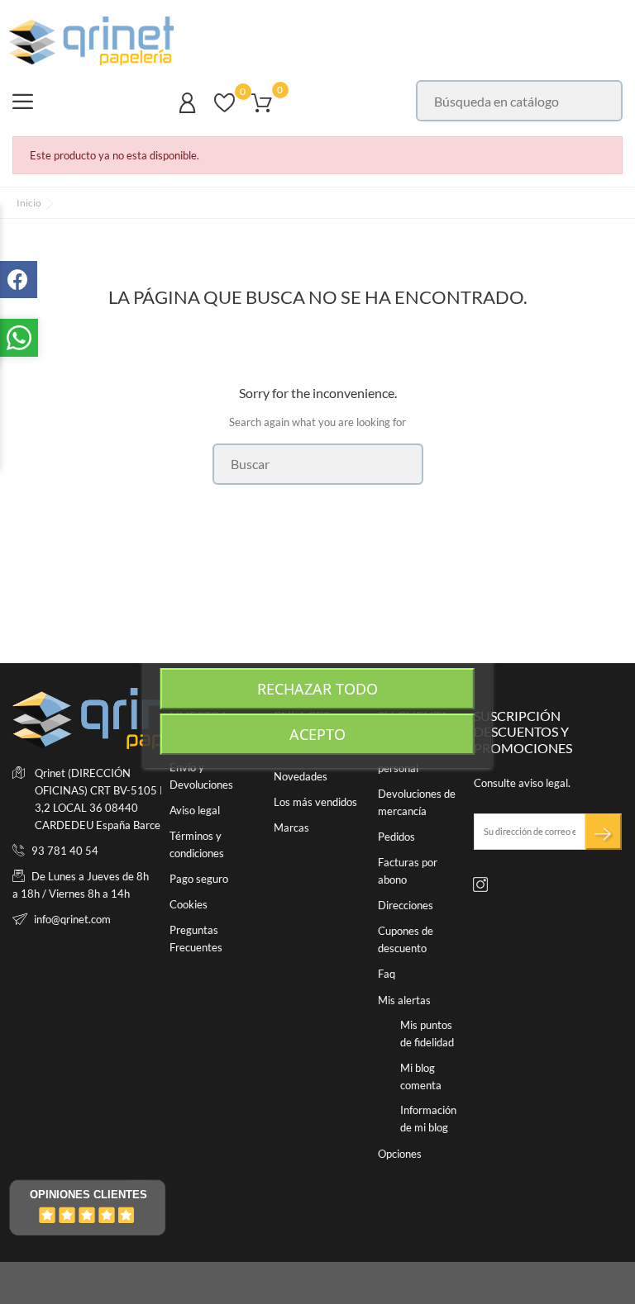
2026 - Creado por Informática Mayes (102, 1283)
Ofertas (292, 750)
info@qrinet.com (72, 919)
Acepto (317, 734)
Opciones (400, 1153)
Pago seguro (198, 878)
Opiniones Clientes (88, 1194)
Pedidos (396, 836)
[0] (224, 110)
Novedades (300, 776)
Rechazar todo (317, 689)
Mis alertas (404, 1000)
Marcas (291, 827)
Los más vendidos (315, 801)
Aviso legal (194, 810)
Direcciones (405, 905)
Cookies (188, 904)
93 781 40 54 (64, 850)
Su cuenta (413, 715)
